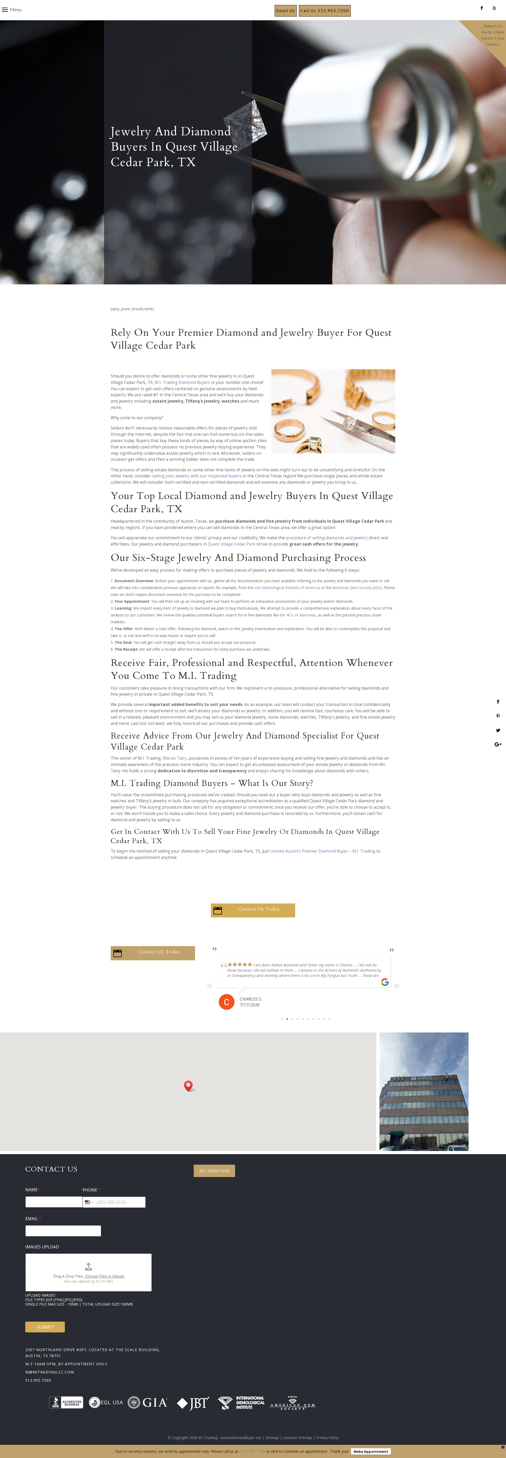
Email (33, 1218)
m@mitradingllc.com (49, 1372)
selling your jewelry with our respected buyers (197, 476)
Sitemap (272, 1437)
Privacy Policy (327, 1437)
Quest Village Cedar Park (231, 544)
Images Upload (42, 1246)
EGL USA (112, 1402)
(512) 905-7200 (252, 1451)
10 (329, 1019)
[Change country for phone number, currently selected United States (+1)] (88, 1202)
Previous (209, 986)
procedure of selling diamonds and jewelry (327, 538)
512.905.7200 (38, 1380)
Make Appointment (371, 1451)
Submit (45, 1327)
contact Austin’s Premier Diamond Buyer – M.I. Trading (322, 851)
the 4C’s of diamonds (298, 614)
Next (396, 986)
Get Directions (214, 1170)
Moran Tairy (175, 758)
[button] (190, 1086)
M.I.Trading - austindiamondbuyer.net (229, 1437)
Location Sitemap (297, 1437)
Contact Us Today (259, 909)
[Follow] (481, 8)
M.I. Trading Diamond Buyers (182, 382)
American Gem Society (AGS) (357, 587)
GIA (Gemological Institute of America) (287, 587)
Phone (91, 1190)
